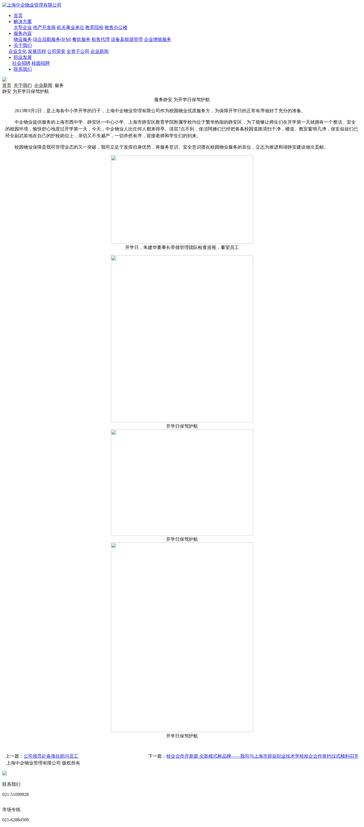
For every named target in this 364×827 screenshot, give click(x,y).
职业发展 (23, 57)
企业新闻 (99, 51)
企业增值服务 (157, 39)
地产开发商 (44, 27)
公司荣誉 (56, 51)
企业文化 (18, 51)
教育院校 (94, 27)
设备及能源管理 (127, 39)
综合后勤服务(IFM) (52, 39)
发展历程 (37, 51)
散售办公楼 (116, 27)
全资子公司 (78, 51)
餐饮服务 (81, 39)
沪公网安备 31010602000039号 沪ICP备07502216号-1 (60, 773)
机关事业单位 (70, 27)
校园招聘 (41, 63)
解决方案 (23, 21)
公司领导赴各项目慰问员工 (51, 756)
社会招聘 (21, 63)
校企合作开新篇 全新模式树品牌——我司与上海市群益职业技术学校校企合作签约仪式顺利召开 (262, 756)
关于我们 (23, 45)
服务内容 (23, 33)
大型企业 (23, 27)
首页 (18, 15)
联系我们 (23, 69)
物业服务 (23, 39)
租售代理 (101, 39)
